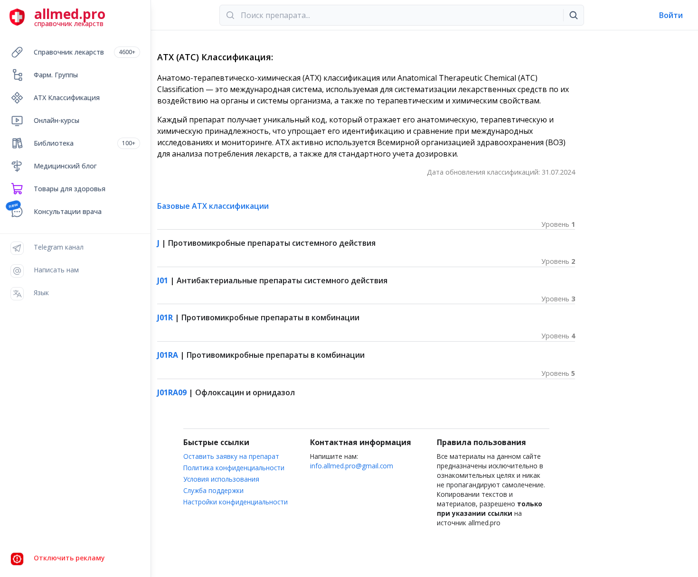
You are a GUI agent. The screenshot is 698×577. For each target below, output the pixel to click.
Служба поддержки (213, 490)
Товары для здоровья (69, 188)
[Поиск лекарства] (574, 15)
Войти (671, 15)
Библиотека (84, 143)
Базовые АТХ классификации (213, 206)
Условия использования (221, 479)
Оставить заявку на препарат (231, 456)
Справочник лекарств (84, 51)
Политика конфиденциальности (233, 467)
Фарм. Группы (56, 74)
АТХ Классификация (67, 97)
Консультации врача (68, 211)
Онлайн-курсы (56, 120)
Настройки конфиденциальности (235, 501)
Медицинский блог (65, 165)
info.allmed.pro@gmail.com (351, 465)
